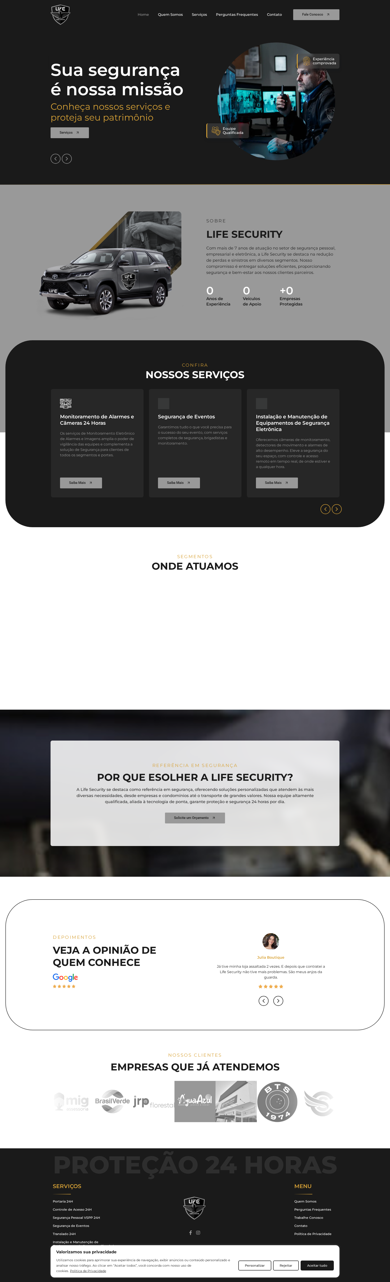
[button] (55, 159)
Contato (274, 14)
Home (143, 14)
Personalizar (255, 1265)
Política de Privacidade (88, 1271)
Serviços (199, 14)
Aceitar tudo (317, 1265)
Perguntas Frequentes (237, 14)
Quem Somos (170, 14)
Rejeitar (286, 1265)
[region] (195, 1261)
